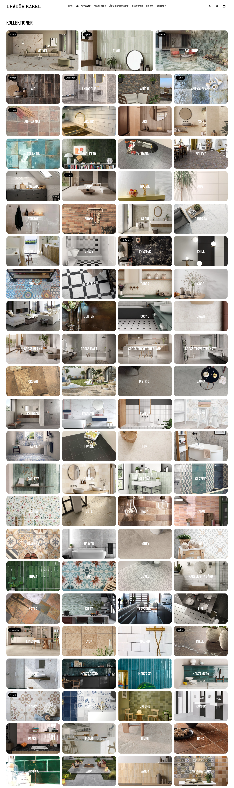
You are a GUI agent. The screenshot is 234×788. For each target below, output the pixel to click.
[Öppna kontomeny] (217, 6)
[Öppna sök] (210, 6)
